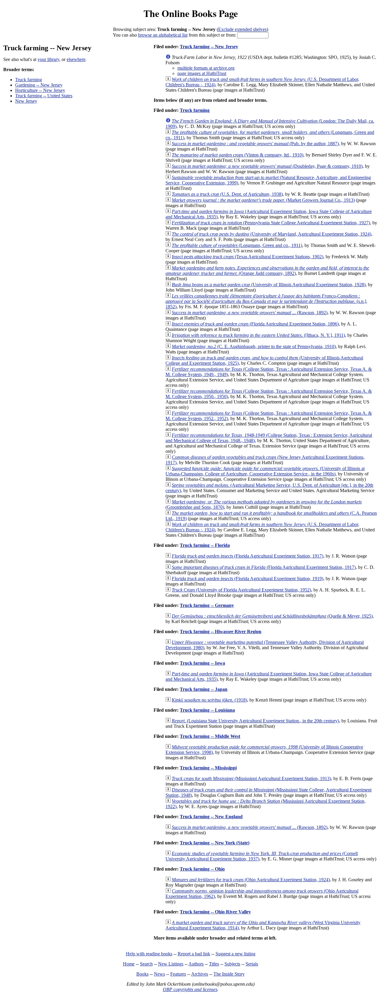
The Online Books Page (190, 13)
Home (129, 963)
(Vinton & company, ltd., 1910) (237, 154)
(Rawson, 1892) (249, 312)
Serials (252, 963)
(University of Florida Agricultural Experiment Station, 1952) (241, 589)
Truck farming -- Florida (205, 545)
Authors (196, 963)
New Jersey (26, 101)
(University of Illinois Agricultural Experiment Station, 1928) (269, 284)
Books (142, 973)
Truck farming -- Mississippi (208, 767)
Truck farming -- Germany (207, 605)
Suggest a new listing (235, 953)
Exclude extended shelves (242, 29)
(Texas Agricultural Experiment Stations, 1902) (247, 256)
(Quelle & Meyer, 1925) (272, 616)
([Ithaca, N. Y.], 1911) (258, 335)
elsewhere (76, 59)
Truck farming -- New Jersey (209, 46)
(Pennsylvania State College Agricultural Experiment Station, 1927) (271, 222)
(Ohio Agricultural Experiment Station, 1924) (251, 879)
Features (178, 973)
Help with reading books (149, 953)
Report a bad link (194, 953)
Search (146, 963)
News (159, 973)
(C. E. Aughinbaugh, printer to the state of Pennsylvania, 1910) (254, 346)
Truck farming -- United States (43, 95)
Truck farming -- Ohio (202, 868)
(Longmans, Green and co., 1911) (237, 245)
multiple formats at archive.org (206, 68)
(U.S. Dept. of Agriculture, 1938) (227, 194)
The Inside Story (229, 973)
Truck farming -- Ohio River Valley (215, 911)
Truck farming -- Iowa (202, 663)
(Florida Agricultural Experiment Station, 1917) (247, 555)
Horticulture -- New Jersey (40, 90)
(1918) (209, 699)
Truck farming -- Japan (203, 689)
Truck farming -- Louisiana (207, 710)
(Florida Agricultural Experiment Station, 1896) (255, 323)
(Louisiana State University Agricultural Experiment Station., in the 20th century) (255, 720)
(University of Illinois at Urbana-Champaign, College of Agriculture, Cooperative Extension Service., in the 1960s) (265, 471)
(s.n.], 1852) (266, 301)
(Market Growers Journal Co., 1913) (263, 200)
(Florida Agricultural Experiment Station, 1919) (247, 578)
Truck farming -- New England (211, 816)
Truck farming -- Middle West (210, 736)
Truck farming (28, 79)
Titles (214, 963)
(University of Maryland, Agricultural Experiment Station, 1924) (271, 234)
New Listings (170, 963)
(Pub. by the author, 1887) (255, 143)
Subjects (232, 963)
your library (48, 59)
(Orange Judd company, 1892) (267, 270)
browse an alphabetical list (163, 34)
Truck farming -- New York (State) (214, 842)
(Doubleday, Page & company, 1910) (267, 166)
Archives (199, 973)
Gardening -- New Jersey (39, 84)
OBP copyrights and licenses (190, 989)
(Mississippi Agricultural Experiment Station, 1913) (251, 778)
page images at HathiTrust (201, 73)
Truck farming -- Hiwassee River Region (220, 631)
